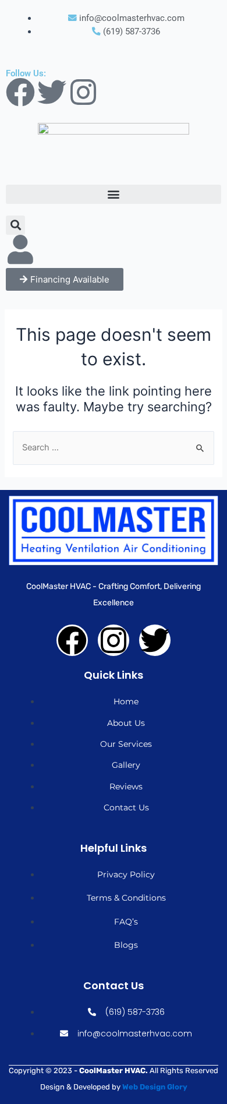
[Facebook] (20, 92)
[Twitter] (51, 92)
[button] (113, 194)
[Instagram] (83, 92)
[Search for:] (113, 447)
